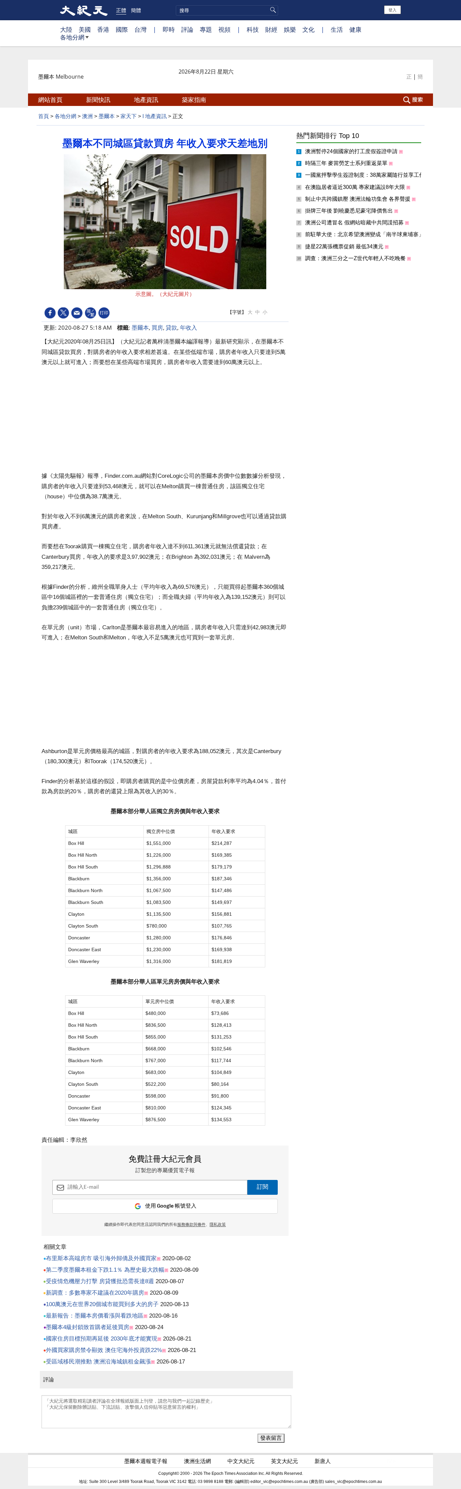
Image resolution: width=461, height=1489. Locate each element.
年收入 (188, 327)
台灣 (140, 29)
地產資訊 (147, 99)
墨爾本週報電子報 (146, 1461)
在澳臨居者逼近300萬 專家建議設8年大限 (355, 187)
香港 (103, 29)
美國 (85, 29)
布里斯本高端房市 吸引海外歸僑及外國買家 (101, 1258)
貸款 (171, 327)
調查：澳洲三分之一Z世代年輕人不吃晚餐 (356, 258)
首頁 (43, 116)
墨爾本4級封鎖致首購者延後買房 (87, 1327)
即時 (169, 29)
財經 (271, 29)
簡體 (136, 10)
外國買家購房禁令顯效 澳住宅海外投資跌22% (104, 1350)
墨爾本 (107, 116)
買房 (157, 327)
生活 (337, 29)
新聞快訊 (99, 99)
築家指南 (195, 99)
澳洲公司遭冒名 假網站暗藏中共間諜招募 (355, 222)
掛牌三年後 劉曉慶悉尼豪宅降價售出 (349, 211)
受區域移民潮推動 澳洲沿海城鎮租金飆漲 (98, 1361)
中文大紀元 (241, 1461)
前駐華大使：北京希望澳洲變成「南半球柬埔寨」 (365, 234)
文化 (308, 29)
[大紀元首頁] (84, 10)
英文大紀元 (285, 1461)
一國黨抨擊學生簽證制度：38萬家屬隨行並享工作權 (368, 175)
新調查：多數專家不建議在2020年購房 (95, 1293)
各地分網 (72, 37)
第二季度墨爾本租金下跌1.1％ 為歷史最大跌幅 (105, 1270)
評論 (187, 29)
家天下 (128, 116)
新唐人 (323, 1461)
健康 (355, 29)
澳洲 (87, 116)
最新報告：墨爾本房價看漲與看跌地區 (94, 1316)
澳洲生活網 (198, 1461)
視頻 (224, 29)
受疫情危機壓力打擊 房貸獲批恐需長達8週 (100, 1281)
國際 (122, 29)
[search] (227, 10)
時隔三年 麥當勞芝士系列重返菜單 (347, 163)
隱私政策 (218, 1225)
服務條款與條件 (191, 1225)
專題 (206, 29)
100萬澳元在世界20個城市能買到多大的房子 (102, 1304)
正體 (121, 10)
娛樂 (290, 29)
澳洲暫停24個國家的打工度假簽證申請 (352, 151)
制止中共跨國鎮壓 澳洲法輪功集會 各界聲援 (358, 199)
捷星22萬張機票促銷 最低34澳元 (345, 246)
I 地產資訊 (154, 116)
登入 (392, 9)
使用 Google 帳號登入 (170, 1206)
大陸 (66, 29)
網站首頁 (51, 99)
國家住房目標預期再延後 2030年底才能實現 (101, 1338)
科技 (253, 29)
